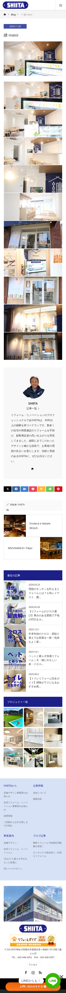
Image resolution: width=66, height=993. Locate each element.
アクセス (33, 964)
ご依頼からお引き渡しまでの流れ (16, 824)
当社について (39, 792)
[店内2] (33, 95)
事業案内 (9, 835)
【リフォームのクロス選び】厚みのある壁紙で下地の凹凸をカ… (44, 615)
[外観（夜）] (33, 318)
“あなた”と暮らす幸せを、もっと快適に (16, 860)
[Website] (32, 469)
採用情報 (8, 815)
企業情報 (38, 785)
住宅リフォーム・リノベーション (16, 850)
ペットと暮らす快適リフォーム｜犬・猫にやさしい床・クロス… (44, 660)
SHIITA (33, 403)
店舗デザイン (10, 842)
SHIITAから (10, 785)
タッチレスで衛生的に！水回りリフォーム (47, 854)
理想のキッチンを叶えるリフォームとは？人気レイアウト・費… (44, 593)
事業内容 (37, 799)
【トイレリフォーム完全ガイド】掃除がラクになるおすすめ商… (44, 682)
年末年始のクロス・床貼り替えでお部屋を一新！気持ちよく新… (44, 638)
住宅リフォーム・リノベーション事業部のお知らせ (16, 806)
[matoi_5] (33, 262)
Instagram (32, 972)
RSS (40, 972)
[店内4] (33, 151)
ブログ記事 (39, 835)
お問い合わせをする (31, 986)
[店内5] (33, 179)
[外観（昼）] (33, 234)
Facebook (25, 972)
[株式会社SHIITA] (15, 5)
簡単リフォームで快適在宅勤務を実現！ (47, 844)
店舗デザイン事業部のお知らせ (16, 794)
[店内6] (33, 207)
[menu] (61, 5)
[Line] (53, 980)
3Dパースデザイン (13, 868)
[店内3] (33, 123)
